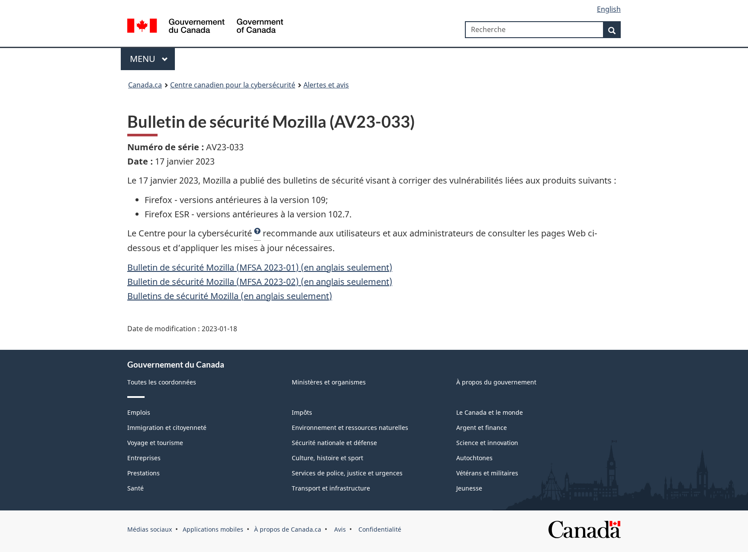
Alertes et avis (326, 85)
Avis (339, 529)
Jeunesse (469, 488)
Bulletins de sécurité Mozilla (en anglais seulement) (229, 296)
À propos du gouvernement (496, 382)
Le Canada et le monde (489, 412)
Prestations (143, 473)
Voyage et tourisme (155, 443)
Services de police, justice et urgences (347, 473)
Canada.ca (145, 85)
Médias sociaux (149, 529)
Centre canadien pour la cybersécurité (232, 85)
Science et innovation (487, 443)
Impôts (302, 412)
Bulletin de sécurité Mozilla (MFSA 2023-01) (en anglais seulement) (259, 267)
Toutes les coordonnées (161, 382)
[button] (257, 233)
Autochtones (474, 458)
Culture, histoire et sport (327, 458)
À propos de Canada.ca (287, 529)
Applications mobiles (213, 529)
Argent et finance (481, 427)
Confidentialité (379, 529)
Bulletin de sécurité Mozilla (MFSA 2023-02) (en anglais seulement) (259, 281)
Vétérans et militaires (487, 473)
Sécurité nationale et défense (334, 443)
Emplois (138, 412)
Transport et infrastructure (331, 488)
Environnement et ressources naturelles (350, 427)
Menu (144, 59)
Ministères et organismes (329, 382)
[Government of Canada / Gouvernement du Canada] (205, 27)
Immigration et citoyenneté (166, 427)
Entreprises (144, 458)
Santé (135, 488)
